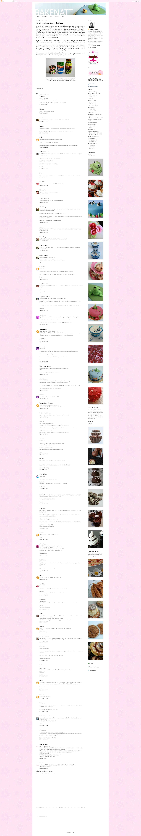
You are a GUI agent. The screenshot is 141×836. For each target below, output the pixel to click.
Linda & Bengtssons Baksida (46, 716)
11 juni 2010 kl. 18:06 (44, 690)
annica (41, 458)
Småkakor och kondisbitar (94, 133)
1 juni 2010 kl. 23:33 (44, 168)
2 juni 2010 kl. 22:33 (44, 341)
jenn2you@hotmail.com (45, 403)
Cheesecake (91, 100)
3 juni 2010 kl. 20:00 (44, 408)
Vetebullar (91, 145)
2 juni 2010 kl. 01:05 (44, 194)
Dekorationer (91, 103)
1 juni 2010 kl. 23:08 (44, 147)
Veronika (42, 315)
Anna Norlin (43, 379)
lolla (41, 664)
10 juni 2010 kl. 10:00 (44, 621)
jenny (41, 227)
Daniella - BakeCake (44, 413)
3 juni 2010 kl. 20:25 (44, 417)
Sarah (41, 421)
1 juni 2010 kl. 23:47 (44, 177)
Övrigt (41, 88)
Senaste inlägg (39, 807)
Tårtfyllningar (92, 140)
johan (41, 575)
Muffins (91, 126)
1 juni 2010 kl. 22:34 (44, 121)
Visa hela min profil (92, 47)
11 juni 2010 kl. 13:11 (43, 676)
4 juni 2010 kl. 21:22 (44, 528)
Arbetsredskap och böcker (94, 93)
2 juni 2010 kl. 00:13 (44, 185)
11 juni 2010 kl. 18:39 (44, 711)
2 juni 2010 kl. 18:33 (44, 292)
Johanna (42, 96)
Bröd (90, 98)
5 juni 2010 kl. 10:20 (44, 570)
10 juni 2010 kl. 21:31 (44, 641)
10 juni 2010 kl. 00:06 (44, 609)
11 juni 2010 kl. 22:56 (44, 725)
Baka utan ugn (92, 95)
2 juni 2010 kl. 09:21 (44, 240)
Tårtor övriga (92, 141)
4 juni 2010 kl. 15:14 (44, 503)
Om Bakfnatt (44, 16)
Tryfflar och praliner (93, 136)
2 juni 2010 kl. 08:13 (44, 222)
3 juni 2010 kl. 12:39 (44, 390)
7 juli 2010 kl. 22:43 (44, 768)
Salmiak (42, 532)
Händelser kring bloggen (94, 114)
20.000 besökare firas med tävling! (49, 23)
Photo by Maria (43, 151)
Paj (90, 127)
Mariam (42, 559)
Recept (50, 16)
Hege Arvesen (43, 283)
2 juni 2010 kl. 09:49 (44, 250)
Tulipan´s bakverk (44, 296)
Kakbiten (42, 266)
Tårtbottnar (91, 138)
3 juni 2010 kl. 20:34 (44, 434)
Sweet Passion (43, 744)
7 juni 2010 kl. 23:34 (44, 579)
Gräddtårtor (91, 110)
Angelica (42, 508)
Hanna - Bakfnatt (94, 29)
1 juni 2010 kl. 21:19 (43, 104)
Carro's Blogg (43, 207)
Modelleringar (92, 122)
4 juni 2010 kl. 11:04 (44, 488)
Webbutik (63, 16)
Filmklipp (91, 109)
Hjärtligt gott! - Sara (45, 366)
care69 (41, 583)
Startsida (38, 16)
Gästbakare (91, 112)
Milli (41, 613)
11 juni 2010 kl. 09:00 (44, 660)
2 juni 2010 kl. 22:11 (43, 324)
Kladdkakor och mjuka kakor (95, 117)
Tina (41, 117)
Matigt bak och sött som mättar (95, 119)
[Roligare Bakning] (88, 84)
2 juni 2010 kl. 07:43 (44, 202)
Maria (41, 346)
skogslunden (42, 544)
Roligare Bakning (91, 83)
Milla (41, 137)
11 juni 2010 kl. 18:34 (44, 698)
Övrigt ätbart (92, 148)
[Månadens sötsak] (90, 663)
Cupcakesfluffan (43, 636)
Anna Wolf (42, 474)
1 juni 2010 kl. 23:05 (44, 133)
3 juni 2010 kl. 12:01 (43, 374)
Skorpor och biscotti (93, 131)
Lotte (41, 126)
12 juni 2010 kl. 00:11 (44, 739)
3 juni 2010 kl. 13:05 (44, 398)
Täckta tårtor (92, 143)
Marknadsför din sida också (93, 86)
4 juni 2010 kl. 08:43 (44, 469)
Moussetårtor (92, 124)
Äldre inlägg (82, 807)
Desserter (91, 107)
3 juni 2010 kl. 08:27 (44, 361)
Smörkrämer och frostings (94, 134)
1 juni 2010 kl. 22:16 (43, 113)
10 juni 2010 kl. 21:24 (44, 631)
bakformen (42, 329)
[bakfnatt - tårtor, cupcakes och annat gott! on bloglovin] (95, 75)
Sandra (41, 173)
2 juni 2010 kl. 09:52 (44, 262)
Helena (41, 438)
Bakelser (91, 97)
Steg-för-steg (56, 16)
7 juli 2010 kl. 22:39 (44, 758)
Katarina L (42, 190)
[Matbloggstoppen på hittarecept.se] (92, 670)
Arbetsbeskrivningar (93, 91)
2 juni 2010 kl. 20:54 (44, 310)
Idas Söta (42, 181)
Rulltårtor (91, 129)
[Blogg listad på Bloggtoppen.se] (94, 666)
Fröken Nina (43, 245)
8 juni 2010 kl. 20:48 (44, 595)
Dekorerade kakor (92, 105)
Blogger (72, 832)
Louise (41, 626)
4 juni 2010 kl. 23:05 (44, 539)
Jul (89, 116)
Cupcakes (91, 102)
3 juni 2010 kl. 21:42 (44, 454)
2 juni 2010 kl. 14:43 (44, 279)
